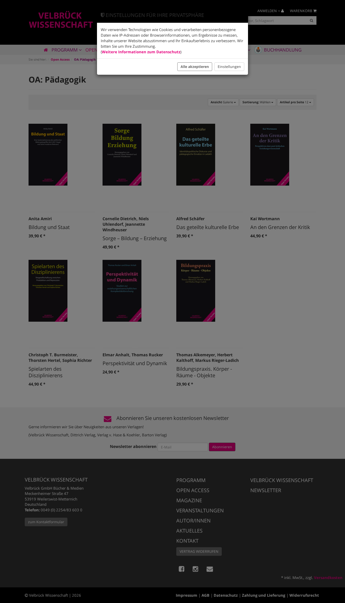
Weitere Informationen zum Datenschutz (141, 51)
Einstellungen (229, 66)
